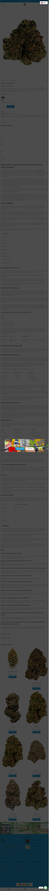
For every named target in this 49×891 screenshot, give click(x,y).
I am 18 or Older (20, 448)
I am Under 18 (29, 448)
